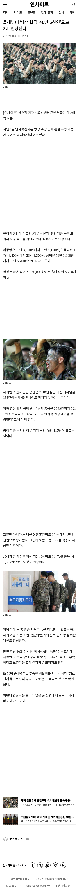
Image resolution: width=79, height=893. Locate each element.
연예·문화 (47, 12)
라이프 (18, 12)
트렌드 (32, 12)
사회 (72, 12)
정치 (61, 12)
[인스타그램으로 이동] (48, 865)
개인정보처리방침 (20, 879)
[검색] (74, 4)
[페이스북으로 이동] (32, 865)
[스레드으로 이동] (55, 865)
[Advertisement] (39, 184)
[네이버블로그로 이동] (63, 865)
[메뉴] (5, 4)
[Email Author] (27, 839)
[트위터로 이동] (40, 865)
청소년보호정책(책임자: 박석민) (51, 879)
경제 (5, 12)
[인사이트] (39, 4)
